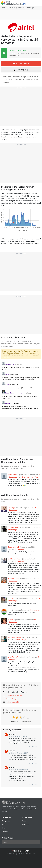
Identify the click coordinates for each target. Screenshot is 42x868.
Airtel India (21, 8)
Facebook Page (11, 699)
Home (3, 8)
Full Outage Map (22, 70)
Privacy (4, 828)
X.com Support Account (14, 696)
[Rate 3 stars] (21, 717)
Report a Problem (22, 64)
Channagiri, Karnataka (30, 477)
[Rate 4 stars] (24, 717)
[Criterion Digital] (21, 851)
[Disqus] (21, 385)
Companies (11, 8)
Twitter (24, 821)
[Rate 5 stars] (28, 717)
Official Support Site (13, 702)
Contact (5, 832)
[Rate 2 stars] (17, 717)
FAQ (3, 824)
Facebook (25, 824)
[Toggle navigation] (39, 3)
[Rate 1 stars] (14, 717)
